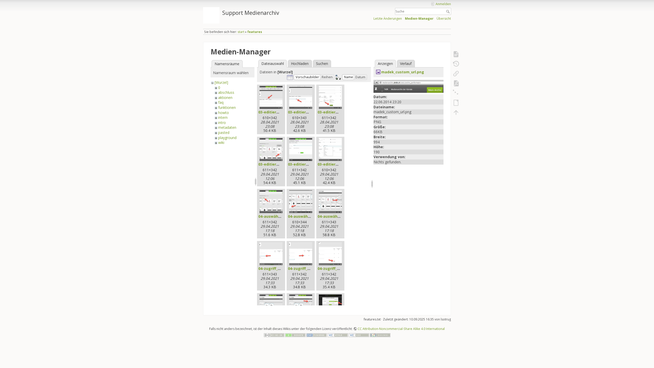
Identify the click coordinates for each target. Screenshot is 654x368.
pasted (223, 132)
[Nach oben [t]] (456, 112)
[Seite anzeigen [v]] (456, 54)
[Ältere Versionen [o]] (456, 64)
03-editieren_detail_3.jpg (340, 164)
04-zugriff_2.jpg (302, 268)
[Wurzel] (221, 82)
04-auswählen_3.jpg (336, 216)
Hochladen (300, 63)
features (254, 32)
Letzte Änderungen (387, 18)
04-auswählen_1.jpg (276, 216)
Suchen (322, 63)
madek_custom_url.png (402, 72)
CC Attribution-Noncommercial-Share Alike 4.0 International (401, 329)
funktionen (227, 107)
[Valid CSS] (359, 334)
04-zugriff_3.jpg (332, 268)
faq (221, 102)
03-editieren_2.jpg (304, 112)
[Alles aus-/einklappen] (456, 93)
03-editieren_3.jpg (334, 112)
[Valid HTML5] (338, 334)
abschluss (226, 92)
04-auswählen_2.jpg (306, 216)
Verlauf (406, 63)
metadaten (227, 127)
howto (223, 112)
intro (222, 122)
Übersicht (444, 18)
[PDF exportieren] (456, 83)
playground (227, 137)
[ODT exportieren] (456, 103)
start (241, 32)
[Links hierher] (456, 73)
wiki (221, 142)
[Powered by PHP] (316, 334)
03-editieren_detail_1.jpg (280, 164)
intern (223, 117)
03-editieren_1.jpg (274, 112)
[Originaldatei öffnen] (408, 86)
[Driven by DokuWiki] (380, 334)
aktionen (225, 97)
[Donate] (295, 334)
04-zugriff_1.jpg (272, 268)
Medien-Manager (419, 18)
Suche (448, 11)
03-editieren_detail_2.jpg (310, 164)
